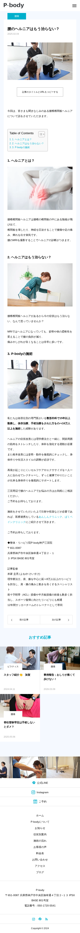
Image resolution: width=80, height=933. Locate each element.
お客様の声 (40, 846)
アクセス (40, 865)
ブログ (40, 872)
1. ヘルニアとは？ (22, 139)
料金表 (40, 853)
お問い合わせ (40, 859)
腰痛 (17, 16)
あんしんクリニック (50, 516)
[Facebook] (40, 919)
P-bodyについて (40, 821)
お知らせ (40, 828)
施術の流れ (40, 840)
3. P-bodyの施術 (21, 147)
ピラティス (13, 666)
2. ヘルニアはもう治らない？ (28, 143)
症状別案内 (40, 834)
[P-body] (14, 5)
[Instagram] (33, 919)
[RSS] (46, 919)
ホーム (40, 815)
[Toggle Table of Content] (40, 134)
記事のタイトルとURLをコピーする (40, 92)
